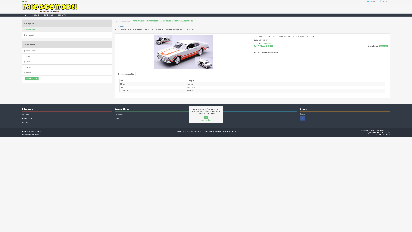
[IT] (23, 1)
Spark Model (31, 51)
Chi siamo (35, 15)
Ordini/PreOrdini (213, 118)
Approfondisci (206, 120)
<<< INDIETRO (120, 26)
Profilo (210, 115)
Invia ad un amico (273, 52)
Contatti (62, 15)
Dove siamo (48, 15)
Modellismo (30, 30)
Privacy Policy (27, 118)
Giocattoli (30, 35)
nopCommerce (36, 131)
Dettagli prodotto (126, 74)
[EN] (26, 1)
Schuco (28, 62)
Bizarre (28, 56)
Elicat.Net (35, 135)
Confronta (260, 52)
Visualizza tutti (31, 78)
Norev (28, 73)
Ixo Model (29, 67)
